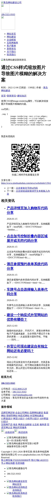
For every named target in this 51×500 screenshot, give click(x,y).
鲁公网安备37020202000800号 (16, 460)
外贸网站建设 (37, 415)
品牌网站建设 (36, 412)
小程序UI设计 (32, 418)
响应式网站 (23, 415)
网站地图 (10, 463)
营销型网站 (12, 415)
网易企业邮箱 (25, 424)
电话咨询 (22, 432)
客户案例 (11, 45)
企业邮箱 (11, 39)
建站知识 (21, 96)
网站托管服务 (20, 427)
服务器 (43, 424)
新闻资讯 (11, 48)
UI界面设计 (7, 418)
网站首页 (11, 34)
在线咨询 (9, 432)
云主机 (35, 424)
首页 (3, 96)
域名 (15, 424)
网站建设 (11, 37)
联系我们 (11, 54)
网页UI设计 (19, 418)
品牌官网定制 (8, 412)
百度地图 (20, 463)
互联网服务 (12, 42)
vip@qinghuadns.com (22, 395)
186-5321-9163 (8, 14)
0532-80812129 (19, 389)
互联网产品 (6, 424)
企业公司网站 (22, 412)
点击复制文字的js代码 (27, 188)
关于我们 (11, 51)
